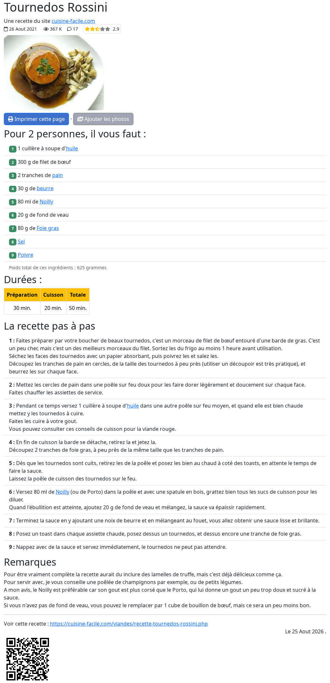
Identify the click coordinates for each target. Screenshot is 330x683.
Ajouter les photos (106, 119)
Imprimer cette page (39, 119)
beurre (45, 188)
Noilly (46, 201)
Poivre (25, 254)
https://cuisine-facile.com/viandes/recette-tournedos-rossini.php (129, 623)
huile (72, 148)
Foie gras (48, 228)
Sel (21, 241)
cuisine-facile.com (73, 21)
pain (57, 175)
